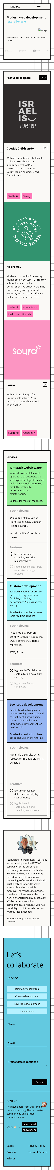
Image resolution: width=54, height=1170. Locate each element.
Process (11, 1152)
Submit (40, 1082)
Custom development (27, 996)
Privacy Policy (37, 1145)
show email (30, 1124)
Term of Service (38, 1152)
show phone (29, 1129)
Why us (11, 1158)
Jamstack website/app (27, 988)
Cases (10, 1145)
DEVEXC (15, 6)
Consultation (27, 1011)
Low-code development (27, 1003)
